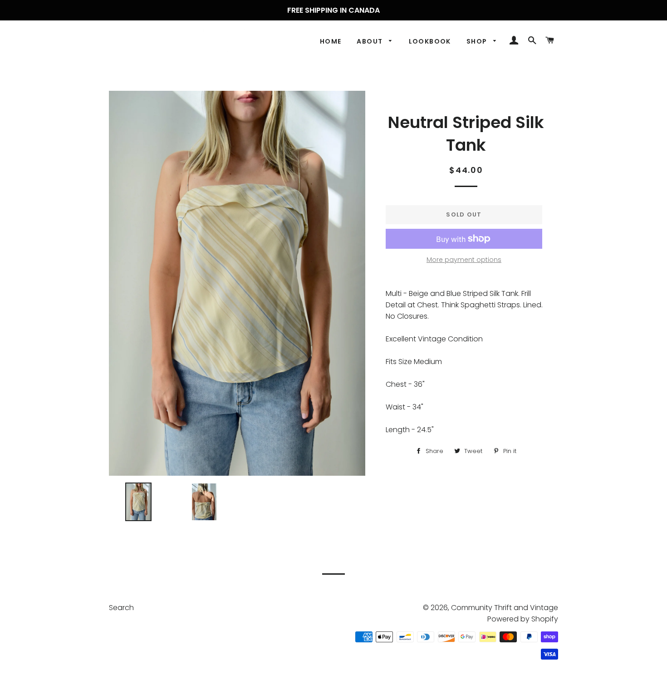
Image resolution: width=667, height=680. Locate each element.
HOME (331, 41)
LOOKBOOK (430, 41)
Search (121, 607)
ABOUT (370, 41)
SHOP (477, 41)
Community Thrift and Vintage (504, 607)
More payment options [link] (464, 259)
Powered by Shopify (522, 619)
